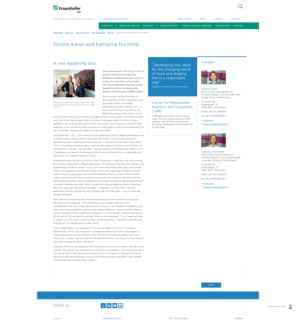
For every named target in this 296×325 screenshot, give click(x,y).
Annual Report (98, 33)
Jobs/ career (185, 19)
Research (148, 26)
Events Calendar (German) (196, 26)
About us (108, 26)
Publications (223, 26)
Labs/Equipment (169, 26)
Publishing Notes (112, 318)
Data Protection (178, 318)
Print (211, 285)
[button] (290, 306)
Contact (218, 19)
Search (240, 6)
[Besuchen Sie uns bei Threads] (103, 305)
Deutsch (235, 19)
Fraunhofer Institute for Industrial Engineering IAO (73, 19)
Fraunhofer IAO (83, 33)
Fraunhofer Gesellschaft (115, 19)
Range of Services (130, 26)
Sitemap (238, 318)
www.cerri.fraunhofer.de (215, 124)
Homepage (58, 33)
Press (203, 19)
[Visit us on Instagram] (120, 305)
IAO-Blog (238, 26)
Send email (208, 121)
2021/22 (110, 33)
